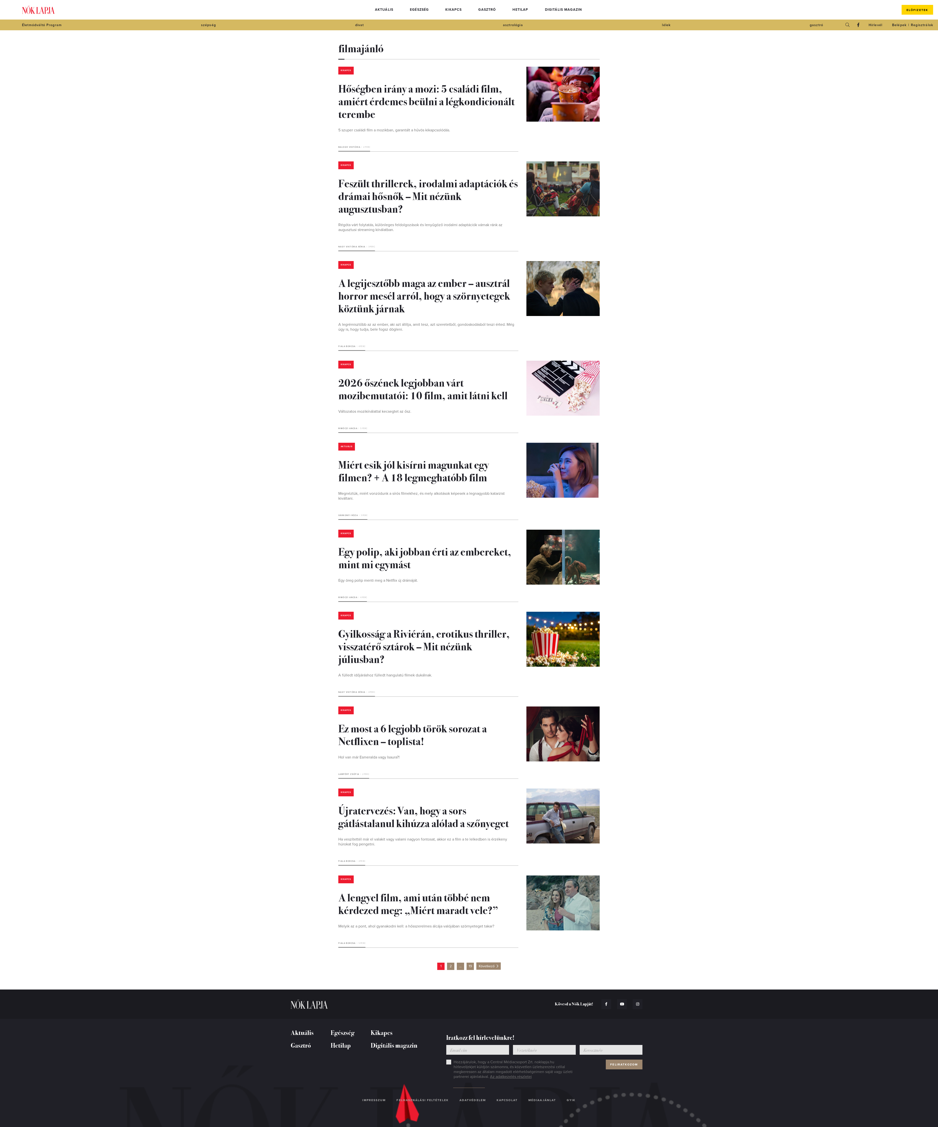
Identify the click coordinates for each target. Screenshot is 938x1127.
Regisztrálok (922, 25)
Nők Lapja (38, 10)
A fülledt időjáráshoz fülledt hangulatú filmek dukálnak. (385, 675)
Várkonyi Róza (348, 515)
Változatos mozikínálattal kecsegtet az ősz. (374, 411)
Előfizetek (917, 10)
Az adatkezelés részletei (511, 1076)
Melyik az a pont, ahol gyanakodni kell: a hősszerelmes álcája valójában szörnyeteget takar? (416, 926)
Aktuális (384, 10)
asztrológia (513, 25)
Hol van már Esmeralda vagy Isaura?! (369, 757)
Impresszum (374, 1100)
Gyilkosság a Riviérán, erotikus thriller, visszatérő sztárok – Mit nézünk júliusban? (424, 646)
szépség (208, 25)
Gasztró (487, 10)
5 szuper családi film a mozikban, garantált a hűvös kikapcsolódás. (394, 130)
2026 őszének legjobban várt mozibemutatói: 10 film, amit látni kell (423, 388)
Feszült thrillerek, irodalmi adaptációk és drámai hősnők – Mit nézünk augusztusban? (428, 195)
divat (359, 25)
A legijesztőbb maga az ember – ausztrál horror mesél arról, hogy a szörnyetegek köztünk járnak (424, 295)
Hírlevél (875, 25)
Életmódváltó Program (42, 25)
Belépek (899, 25)
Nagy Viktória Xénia (351, 247)
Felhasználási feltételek (422, 1100)
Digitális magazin (563, 10)
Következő (487, 966)
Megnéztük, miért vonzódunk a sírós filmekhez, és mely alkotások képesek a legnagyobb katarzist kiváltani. (421, 496)
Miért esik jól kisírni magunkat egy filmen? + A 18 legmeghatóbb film (413, 471)
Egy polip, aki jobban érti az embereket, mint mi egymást (424, 557)
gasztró (816, 25)
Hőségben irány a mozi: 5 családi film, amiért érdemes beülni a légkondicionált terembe (426, 101)
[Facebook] (858, 25)
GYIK (571, 1100)
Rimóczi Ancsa (347, 428)
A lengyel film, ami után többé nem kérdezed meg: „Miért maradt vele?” (418, 903)
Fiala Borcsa (347, 346)
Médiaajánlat (542, 1100)
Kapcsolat (507, 1100)
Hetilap (520, 10)
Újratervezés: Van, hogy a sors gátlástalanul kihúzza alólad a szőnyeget (423, 816)
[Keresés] (847, 25)
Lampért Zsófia (348, 774)
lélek (666, 25)
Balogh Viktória (349, 147)
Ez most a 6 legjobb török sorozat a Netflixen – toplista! (412, 734)
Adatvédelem (472, 1100)
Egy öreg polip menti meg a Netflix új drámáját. (378, 580)
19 (470, 966)
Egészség (419, 10)
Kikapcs (453, 10)
